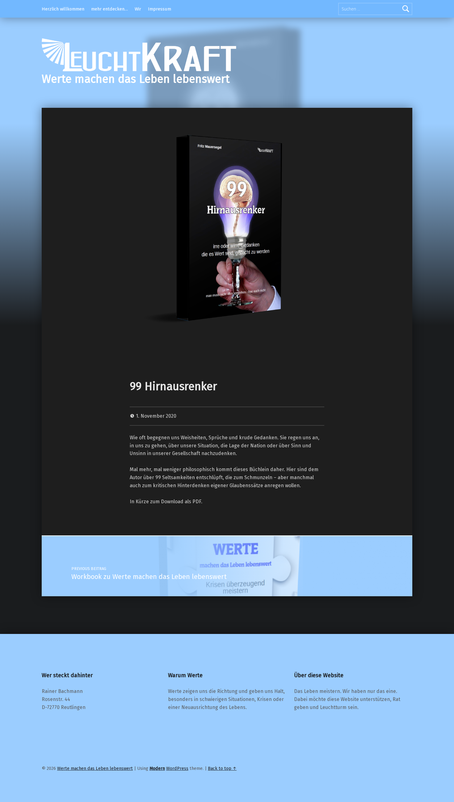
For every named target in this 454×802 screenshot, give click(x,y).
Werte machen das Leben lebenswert (136, 79)
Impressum (159, 9)
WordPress (177, 768)
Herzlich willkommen (63, 9)
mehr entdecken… (109, 9)
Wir (138, 9)
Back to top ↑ (222, 768)
